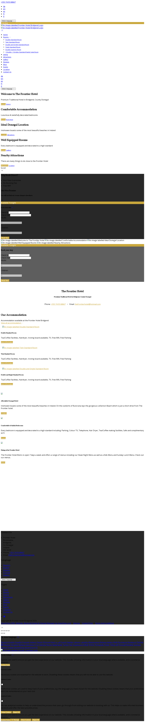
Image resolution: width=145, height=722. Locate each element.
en (4, 9)
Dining (5, 54)
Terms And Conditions (104, 623)
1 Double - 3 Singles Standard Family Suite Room (21, 52)
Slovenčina (29, 647)
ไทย (70, 645)
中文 (36, 647)
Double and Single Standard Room (17, 45)
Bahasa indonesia (26, 645)
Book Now (9, 120)
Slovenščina (19, 647)
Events (5, 67)
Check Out (5, 215)
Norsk (49, 645)
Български (122, 642)
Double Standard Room (13, 40)
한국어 (91, 645)
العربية (58, 642)
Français (6, 572)
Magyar (7, 645)
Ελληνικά (47, 642)
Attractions (7, 57)
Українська (78, 645)
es (4, 11)
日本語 (85, 645)
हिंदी (2, 645)
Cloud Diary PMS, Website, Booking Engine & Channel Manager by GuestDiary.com (36, 623)
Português (99, 645)
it (3, 16)
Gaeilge (70, 642)
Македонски (93, 642)
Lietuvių (77, 642)
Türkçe (66, 645)
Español (6, 570)
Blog (5, 64)
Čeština (140, 642)
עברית (36, 645)
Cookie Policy (87, 623)
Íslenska (42, 645)
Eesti (53, 642)
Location (6, 69)
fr (4, 14)
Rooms (6, 37)
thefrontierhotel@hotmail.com (88, 304)
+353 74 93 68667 (8, 2)
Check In (4, 212)
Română (129, 645)
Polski (106, 645)
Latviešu (84, 642)
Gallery (5, 59)
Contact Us (7, 72)
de (4, 6)
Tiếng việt (114, 645)
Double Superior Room (13, 50)
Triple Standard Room (12, 47)
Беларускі (132, 642)
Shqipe (10, 647)
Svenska (137, 645)
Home (5, 35)
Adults (3, 217)
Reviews (6, 62)
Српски (4, 647)
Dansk (39, 642)
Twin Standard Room (12, 42)
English (6, 567)
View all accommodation (11, 323)
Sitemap (76, 623)
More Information (7, 342)
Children (4, 227)
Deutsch (6, 565)
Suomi (63, 642)
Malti (115, 642)
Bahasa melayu (106, 642)
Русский (122, 645)
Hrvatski (14, 645)
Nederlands (57, 645)
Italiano (6, 575)
